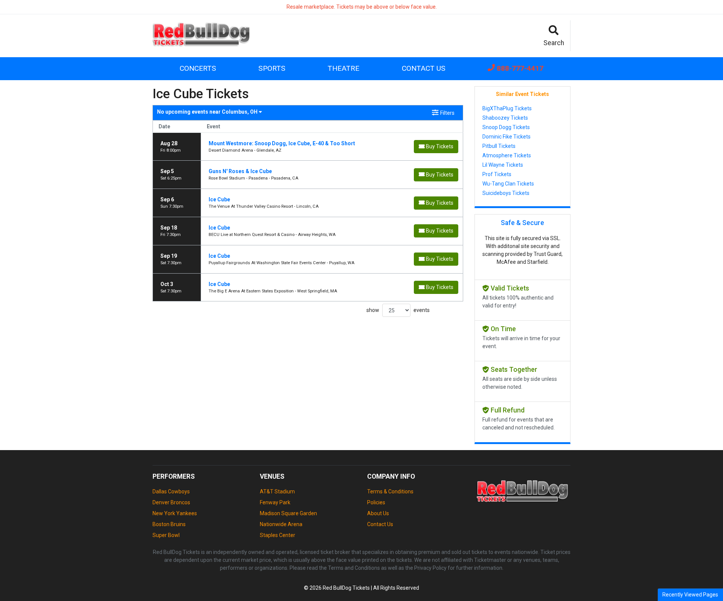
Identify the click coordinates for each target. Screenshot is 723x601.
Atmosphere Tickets (506, 155)
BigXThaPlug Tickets (507, 108)
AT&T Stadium (277, 491)
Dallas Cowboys (171, 491)
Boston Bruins (169, 524)
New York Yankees (175, 513)
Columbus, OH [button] (208, 112)
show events (398, 310)
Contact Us (423, 68)
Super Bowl (166, 535)
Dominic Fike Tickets (506, 137)
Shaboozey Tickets (505, 118)
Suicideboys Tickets (505, 193)
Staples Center (277, 535)
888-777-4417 (519, 68)
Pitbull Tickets (499, 146)
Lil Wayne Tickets (502, 165)
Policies (376, 502)
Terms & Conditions (390, 491)
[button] (553, 35)
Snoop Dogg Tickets (506, 127)
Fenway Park (275, 502)
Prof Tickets (496, 174)
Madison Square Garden (288, 513)
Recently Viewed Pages (690, 595)
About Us (378, 513)
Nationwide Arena (281, 524)
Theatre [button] (343, 68)
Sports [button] (271, 68)
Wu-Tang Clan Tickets (508, 184)
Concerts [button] (198, 68)
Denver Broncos (171, 502)
